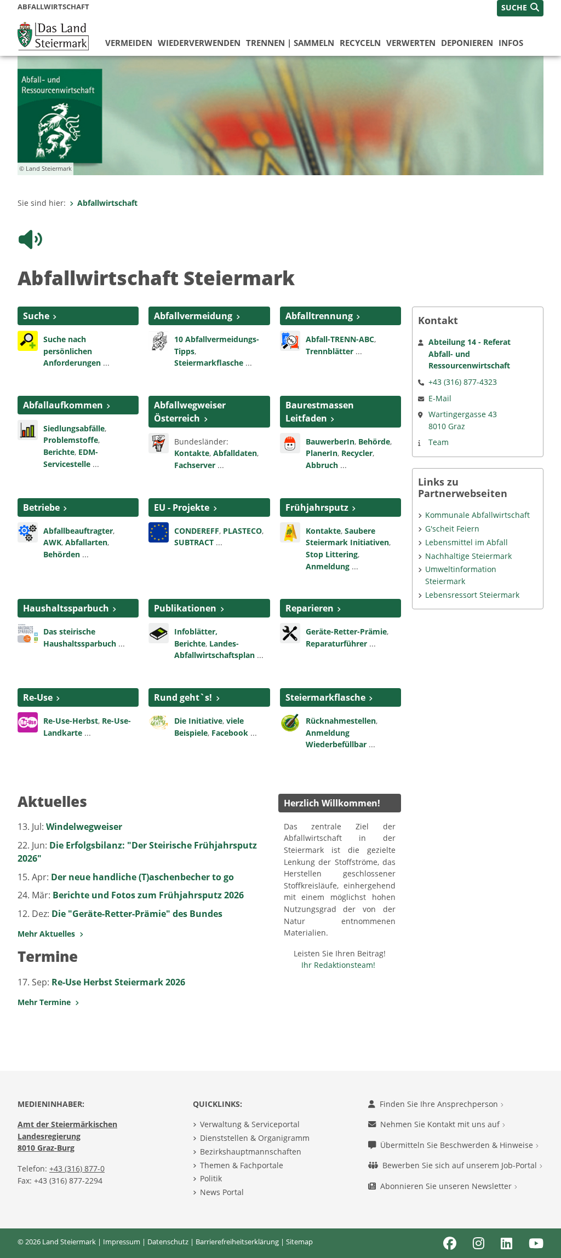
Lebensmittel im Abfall (466, 542)
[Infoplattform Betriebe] (28, 531)
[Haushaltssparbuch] (28, 632)
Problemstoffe (70, 440)
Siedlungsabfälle (74, 428)
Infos (511, 42)
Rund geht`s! (183, 697)
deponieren (467, 42)
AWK (52, 542)
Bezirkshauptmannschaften (250, 1151)
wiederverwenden (199, 42)
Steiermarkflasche (208, 362)
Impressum (121, 1242)
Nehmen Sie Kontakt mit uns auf (441, 1124)
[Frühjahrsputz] (290, 531)
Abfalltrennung (319, 316)
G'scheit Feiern (452, 528)
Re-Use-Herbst (70, 720)
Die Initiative (198, 720)
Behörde (374, 441)
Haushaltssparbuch (66, 608)
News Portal (222, 1192)
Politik (211, 1178)
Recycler (357, 453)
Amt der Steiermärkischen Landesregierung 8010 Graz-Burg (67, 1136)
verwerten (411, 42)
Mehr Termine (46, 1002)
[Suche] (28, 340)
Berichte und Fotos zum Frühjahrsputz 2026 (148, 895)
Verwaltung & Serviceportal (250, 1124)
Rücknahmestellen (341, 720)
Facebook (229, 733)
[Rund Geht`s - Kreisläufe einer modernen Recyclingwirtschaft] (158, 721)
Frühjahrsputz (316, 507)
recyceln (360, 42)
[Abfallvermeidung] (158, 340)
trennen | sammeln (290, 42)
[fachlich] (158, 632)
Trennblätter (329, 351)
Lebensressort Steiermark (472, 595)
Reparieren (309, 608)
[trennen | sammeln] (290, 340)
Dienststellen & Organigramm (255, 1138)
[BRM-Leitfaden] (290, 442)
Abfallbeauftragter (78, 531)
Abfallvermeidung (193, 316)
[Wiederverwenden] (290, 632)
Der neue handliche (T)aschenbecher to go (142, 877)
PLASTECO (242, 531)
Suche (36, 316)
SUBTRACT (195, 542)
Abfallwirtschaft (107, 203)
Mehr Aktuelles (48, 933)
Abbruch (322, 465)
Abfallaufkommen (63, 405)
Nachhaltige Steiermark (468, 556)
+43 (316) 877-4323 (462, 382)
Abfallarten (86, 542)
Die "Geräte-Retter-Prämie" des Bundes (136, 914)
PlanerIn (321, 453)
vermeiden (128, 42)
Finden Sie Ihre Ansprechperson (440, 1104)
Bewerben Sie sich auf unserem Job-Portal (460, 1165)
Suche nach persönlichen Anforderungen (72, 351)
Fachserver (194, 465)
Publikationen (185, 608)
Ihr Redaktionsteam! (338, 965)
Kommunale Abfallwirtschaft (477, 515)
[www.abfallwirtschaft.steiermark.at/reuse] (28, 721)
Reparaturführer (336, 643)
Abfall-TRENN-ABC (340, 339)
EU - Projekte (181, 507)
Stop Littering (332, 554)
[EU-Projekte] (158, 531)
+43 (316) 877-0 (77, 1168)
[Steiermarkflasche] (290, 721)
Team (438, 442)
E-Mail (439, 398)
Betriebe (41, 507)
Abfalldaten (235, 453)
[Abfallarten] (28, 429)
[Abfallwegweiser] (158, 442)
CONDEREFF (196, 531)
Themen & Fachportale (241, 1165)
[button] (520, 8)
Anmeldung (328, 566)
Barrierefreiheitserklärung (237, 1242)
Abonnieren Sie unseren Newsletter (447, 1186)
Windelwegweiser (84, 827)
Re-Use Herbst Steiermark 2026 (118, 982)
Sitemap (299, 1242)
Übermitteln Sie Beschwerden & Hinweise (457, 1145)
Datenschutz (167, 1242)
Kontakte (191, 453)
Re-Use (38, 697)
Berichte (59, 452)
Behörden (61, 554)
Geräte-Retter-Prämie (346, 631)
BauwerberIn (330, 441)
